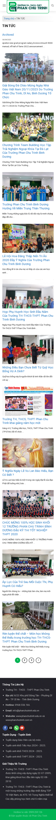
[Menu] (4, 5)
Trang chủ (9, 18)
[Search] (52, 5)
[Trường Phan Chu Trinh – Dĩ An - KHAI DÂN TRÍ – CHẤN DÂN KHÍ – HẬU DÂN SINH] (28, 6)
